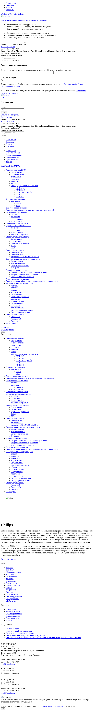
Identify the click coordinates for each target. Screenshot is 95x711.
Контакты (10, 10)
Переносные (11, 581)
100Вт (18, 203)
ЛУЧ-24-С (20, 194)
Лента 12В (15, 317)
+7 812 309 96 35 (8, 47)
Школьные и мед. (13, 572)
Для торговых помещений (17, 208)
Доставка (10, 5)
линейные (15, 228)
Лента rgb (15, 321)
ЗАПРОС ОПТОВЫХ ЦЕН (12, 14)
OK (3, 709)
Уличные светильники (15, 199)
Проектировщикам (14, 155)
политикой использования (54, 706)
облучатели (16, 299)
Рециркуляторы (12, 599)
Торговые (10, 574)
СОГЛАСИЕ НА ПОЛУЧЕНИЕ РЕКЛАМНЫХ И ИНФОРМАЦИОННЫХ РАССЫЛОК (43, 638)
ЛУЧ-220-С (20, 190)
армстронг (15, 217)
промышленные (17, 308)
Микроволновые (18, 263)
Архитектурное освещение (17, 279)
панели (14, 214)
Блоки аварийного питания (22, 277)
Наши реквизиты (13, 157)
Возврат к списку (8, 559)
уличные (14, 181)
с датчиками (16, 177)
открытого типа (17, 301)
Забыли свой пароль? (10, 115)
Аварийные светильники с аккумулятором (29, 272)
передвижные (17, 303)
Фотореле (15, 268)
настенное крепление (20, 297)
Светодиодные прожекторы (17, 237)
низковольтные (17, 174)
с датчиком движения (20, 243)
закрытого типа (17, 292)
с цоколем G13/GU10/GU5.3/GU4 (25, 257)
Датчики (9, 592)
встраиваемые (17, 221)
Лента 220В (16, 319)
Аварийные (11, 590)
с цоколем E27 (17, 254)
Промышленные (13, 585)
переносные (16, 241)
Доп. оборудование (14, 596)
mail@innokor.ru (8, 664)
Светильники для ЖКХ (16, 170)
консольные (16, 201)
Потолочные (11, 576)
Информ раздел (12, 629)
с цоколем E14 (17, 252)
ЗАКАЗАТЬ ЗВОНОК (10, 60)
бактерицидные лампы (20, 312)
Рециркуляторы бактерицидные (19, 283)
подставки (15, 305)
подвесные (15, 230)
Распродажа (11, 323)
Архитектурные (12, 594)
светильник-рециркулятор (22, 310)
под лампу (15, 179)
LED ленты (11, 601)
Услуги (9, 7)
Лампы (9, 588)
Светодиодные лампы (15, 250)
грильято (19, 219)
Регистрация (6, 117)
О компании (11, 3)
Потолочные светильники (17, 212)
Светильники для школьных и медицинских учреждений (30, 210)
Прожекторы (11, 583)
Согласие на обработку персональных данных (25, 635)
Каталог (9, 568)
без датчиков (16, 172)
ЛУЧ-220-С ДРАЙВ (24, 192)
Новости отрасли (13, 153)
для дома (14, 285)
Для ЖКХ (10, 570)
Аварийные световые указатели (24, 274)
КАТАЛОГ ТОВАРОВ (10, 166)
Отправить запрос (8, 77)
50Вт (18, 206)
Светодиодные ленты (15, 314)
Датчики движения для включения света (23, 259)
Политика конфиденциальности (19, 631)
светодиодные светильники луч (24, 186)
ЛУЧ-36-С (20, 197)
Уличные (9, 579)
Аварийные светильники (16, 270)
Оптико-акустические (20, 266)
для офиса (15, 288)
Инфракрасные (17, 261)
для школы (15, 290)
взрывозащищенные (19, 234)
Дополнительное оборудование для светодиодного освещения (32, 281)
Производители (12, 159)
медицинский (17, 294)
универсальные (17, 232)
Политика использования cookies (20, 633)
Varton (13, 183)
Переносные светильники (17, 223)
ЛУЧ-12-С (20, 188)
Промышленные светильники (18, 226)
